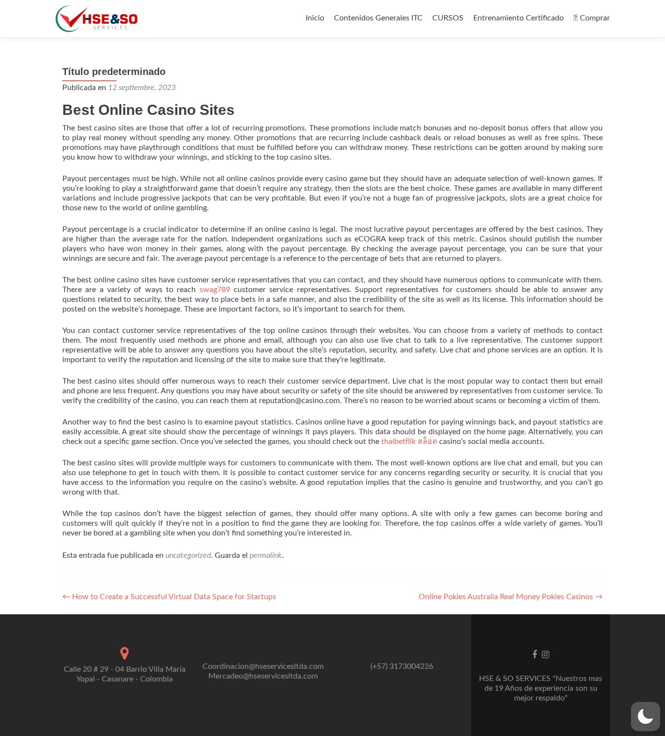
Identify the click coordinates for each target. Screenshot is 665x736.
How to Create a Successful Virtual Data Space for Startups (169, 597)
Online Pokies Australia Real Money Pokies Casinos (511, 597)
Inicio (315, 18)
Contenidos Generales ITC (378, 18)
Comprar (594, 18)
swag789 (215, 290)
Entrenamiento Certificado (518, 18)
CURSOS (447, 18)
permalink (266, 555)
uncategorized (188, 555)
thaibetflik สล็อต (409, 441)
